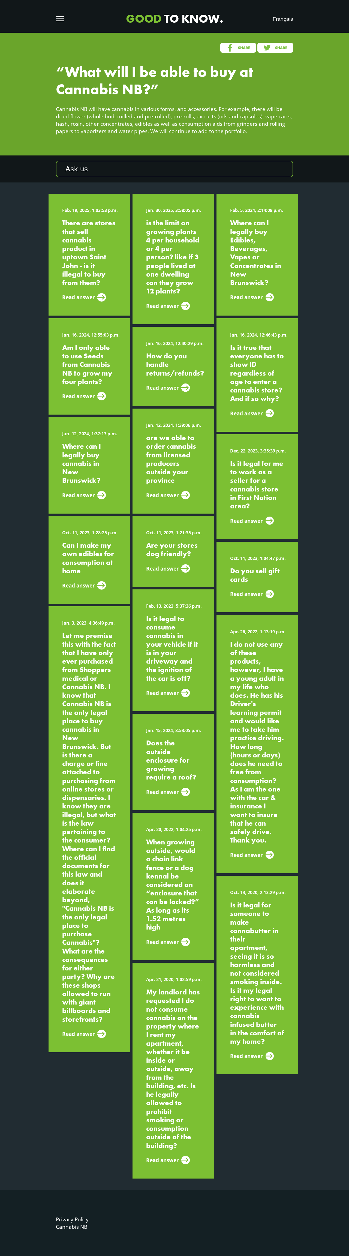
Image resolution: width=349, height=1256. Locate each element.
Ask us (76, 168)
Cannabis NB (71, 1226)
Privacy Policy (72, 1219)
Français (283, 19)
